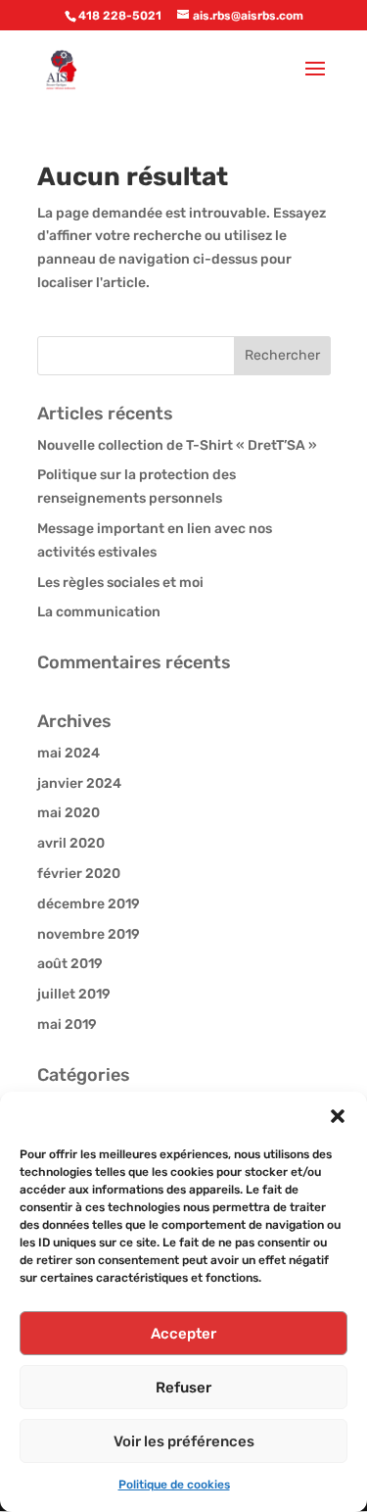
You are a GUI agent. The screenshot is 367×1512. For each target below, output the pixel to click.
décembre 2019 (88, 904)
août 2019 (70, 963)
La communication (99, 612)
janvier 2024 (79, 783)
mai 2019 (67, 1024)
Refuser (183, 1387)
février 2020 (78, 873)
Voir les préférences (184, 1441)
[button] (337, 1116)
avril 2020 (71, 843)
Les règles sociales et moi (120, 582)
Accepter (183, 1333)
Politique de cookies (174, 1484)
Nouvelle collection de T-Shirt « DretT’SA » (177, 445)
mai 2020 (68, 813)
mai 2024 (68, 753)
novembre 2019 (88, 934)
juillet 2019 (74, 994)
